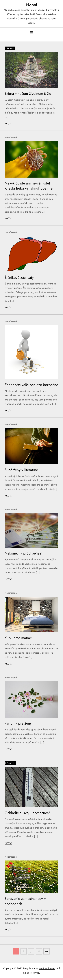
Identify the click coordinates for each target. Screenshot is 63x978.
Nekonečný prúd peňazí (23, 553)
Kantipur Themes (47, 968)
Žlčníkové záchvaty (19, 277)
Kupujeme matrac (18, 638)
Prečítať (8, 123)
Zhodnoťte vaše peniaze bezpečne (31, 384)
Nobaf (31, 5)
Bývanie (10, 763)
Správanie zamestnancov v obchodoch (25, 901)
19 (39, 951)
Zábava (9, 48)
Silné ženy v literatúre (21, 469)
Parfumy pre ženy (18, 723)
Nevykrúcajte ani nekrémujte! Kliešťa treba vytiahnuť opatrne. (29, 185)
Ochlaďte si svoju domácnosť (27, 812)
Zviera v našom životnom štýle (28, 93)
